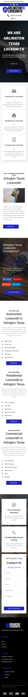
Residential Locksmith (7, 662)
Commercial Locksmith (7, 659)
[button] (14, 64)
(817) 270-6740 (16, 15)
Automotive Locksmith (7, 656)
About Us (4, 644)
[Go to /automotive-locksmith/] (14, 98)
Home (3, 641)
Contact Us (4, 647)
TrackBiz (13, 687)
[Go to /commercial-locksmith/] (14, 148)
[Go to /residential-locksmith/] (14, 123)
